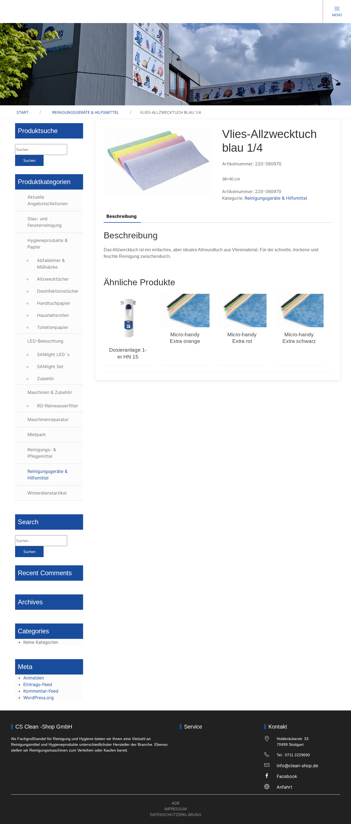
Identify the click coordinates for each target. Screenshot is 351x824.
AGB (175, 803)
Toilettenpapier (52, 327)
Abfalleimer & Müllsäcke (51, 264)
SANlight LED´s (53, 354)
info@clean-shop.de (297, 765)
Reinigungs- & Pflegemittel (41, 453)
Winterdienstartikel (47, 493)
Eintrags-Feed (37, 684)
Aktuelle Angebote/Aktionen (47, 200)
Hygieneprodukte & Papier (47, 244)
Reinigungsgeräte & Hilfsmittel (85, 112)
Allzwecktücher (53, 279)
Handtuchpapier (53, 303)
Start (22, 112)
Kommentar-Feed (40, 691)
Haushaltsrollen (53, 315)
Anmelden (33, 678)
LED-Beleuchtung (45, 341)
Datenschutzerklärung (175, 814)
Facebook (287, 776)
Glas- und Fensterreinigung (44, 222)
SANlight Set (50, 366)
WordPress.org (38, 697)
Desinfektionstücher (57, 291)
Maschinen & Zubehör (49, 392)
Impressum (175, 808)
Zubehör (45, 378)
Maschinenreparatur (48, 419)
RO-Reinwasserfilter (57, 405)
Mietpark (36, 434)
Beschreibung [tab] (121, 216)
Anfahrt (284, 787)
